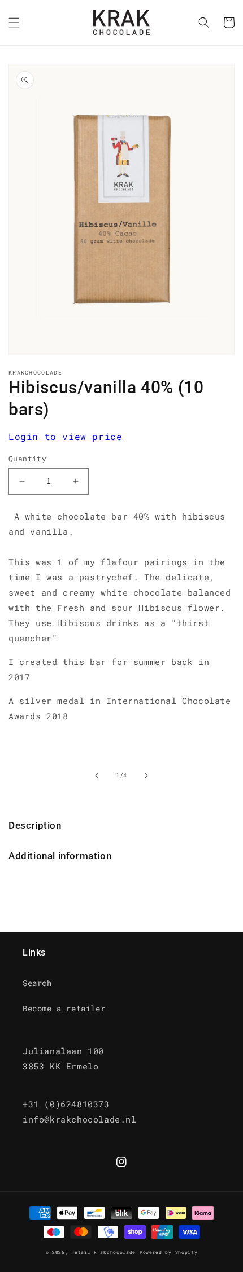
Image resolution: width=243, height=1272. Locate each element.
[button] (14, 22)
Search (37, 983)
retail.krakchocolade (103, 1252)
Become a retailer (64, 1008)
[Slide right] (146, 775)
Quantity (27, 459)
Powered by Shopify (169, 1252)
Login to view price (65, 436)
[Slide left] (96, 775)
